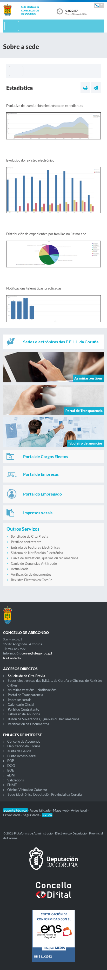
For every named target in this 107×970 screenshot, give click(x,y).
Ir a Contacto (12, 658)
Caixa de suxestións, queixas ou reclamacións (44, 558)
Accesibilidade (40, 810)
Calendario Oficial (21, 704)
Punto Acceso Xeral (21, 756)
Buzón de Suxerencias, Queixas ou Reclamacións (43, 719)
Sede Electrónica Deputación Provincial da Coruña (45, 794)
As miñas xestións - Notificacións (32, 690)
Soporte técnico (16, 810)
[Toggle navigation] (11, 26)
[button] (99, 5)
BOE (10, 770)
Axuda (47, 815)
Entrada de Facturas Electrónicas (35, 547)
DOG (11, 765)
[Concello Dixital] (53, 894)
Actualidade (20, 569)
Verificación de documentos (31, 574)
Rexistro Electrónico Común (31, 580)
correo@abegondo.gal (37, 653)
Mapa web (61, 810)
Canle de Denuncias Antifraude (34, 563)
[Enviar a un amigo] (96, 87)
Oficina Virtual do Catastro (27, 790)
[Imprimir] (85, 87)
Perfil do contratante (26, 542)
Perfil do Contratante (23, 709)
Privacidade (12, 815)
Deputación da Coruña (24, 746)
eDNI (11, 775)
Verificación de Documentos (28, 724)
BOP (10, 761)
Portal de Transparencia (25, 695)
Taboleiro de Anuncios (24, 714)
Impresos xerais (19, 700)
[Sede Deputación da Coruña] (53, 862)
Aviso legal (79, 810)
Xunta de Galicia (19, 751)
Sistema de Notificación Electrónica (37, 553)
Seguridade (31, 815)
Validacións (15, 780)
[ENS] (53, 940)
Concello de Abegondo (23, 741)
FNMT (12, 785)
